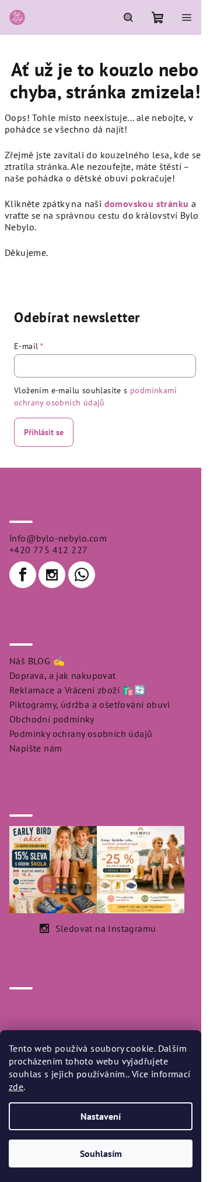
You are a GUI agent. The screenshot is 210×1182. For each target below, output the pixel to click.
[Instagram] (51, 574)
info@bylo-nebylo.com (58, 538)
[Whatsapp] (81, 574)
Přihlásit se (44, 432)
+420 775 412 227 (48, 550)
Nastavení (100, 1116)
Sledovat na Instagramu (105, 928)
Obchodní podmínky (51, 719)
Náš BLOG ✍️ (37, 661)
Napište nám (35, 748)
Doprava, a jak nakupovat (62, 675)
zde (16, 1086)
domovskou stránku (146, 203)
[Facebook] (22, 574)
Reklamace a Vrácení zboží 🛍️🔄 (77, 690)
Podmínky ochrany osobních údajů (80, 733)
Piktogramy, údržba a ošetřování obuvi (89, 704)
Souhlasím (101, 1153)
